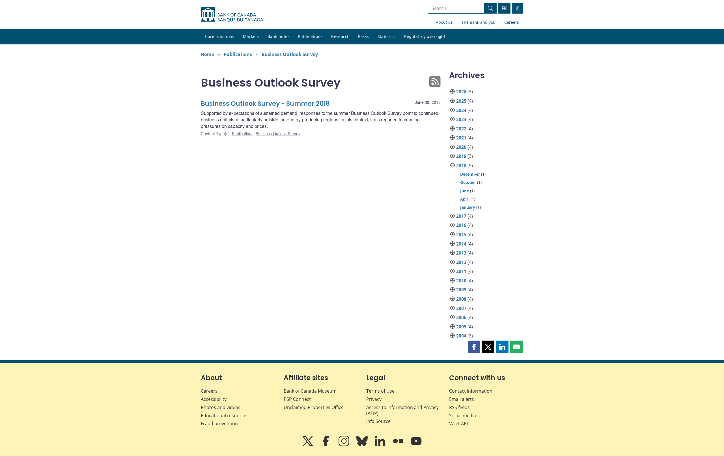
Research (340, 36)
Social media (462, 415)
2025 (461, 101)
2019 (461, 156)
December (470, 174)
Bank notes (279, 36)
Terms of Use (380, 391)
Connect (297, 399)
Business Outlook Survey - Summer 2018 (265, 103)
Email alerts (461, 399)
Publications (310, 36)
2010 (461, 281)
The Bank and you (478, 22)
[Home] (232, 14)
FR (504, 8)
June (464, 190)
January (467, 207)
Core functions (219, 36)
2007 (461, 308)
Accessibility (214, 399)
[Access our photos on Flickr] (399, 445)
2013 (461, 253)
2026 (461, 92)
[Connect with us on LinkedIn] (381, 445)
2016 (461, 225)
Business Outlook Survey (290, 54)
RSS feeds (459, 407)
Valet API (458, 423)
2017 (461, 216)
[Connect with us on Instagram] (344, 445)
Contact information (470, 391)
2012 (461, 262)
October (468, 182)
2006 (461, 317)
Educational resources (225, 415)
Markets (251, 36)
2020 (461, 147)
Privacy (374, 399)
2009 (461, 290)
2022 (461, 129)
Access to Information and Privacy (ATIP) (402, 410)
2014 (461, 244)
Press (363, 36)
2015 (461, 234)
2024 (461, 110)
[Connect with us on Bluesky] (363, 445)
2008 (461, 299)
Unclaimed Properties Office (314, 407)
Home (207, 54)
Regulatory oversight (424, 36)
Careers (511, 22)
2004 (461, 336)
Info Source (378, 421)
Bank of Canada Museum (310, 391)
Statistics (387, 36)
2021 (461, 138)
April (464, 199)
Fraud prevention (219, 423)
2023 (461, 119)
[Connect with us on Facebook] (326, 445)
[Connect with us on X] (308, 445)
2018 (461, 165)
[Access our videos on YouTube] (416, 445)
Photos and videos (220, 407)
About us (444, 22)
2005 (461, 327)
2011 (461, 271)
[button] (474, 347)
